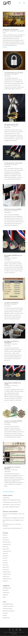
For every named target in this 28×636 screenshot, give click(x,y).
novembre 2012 (7, 574)
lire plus (5, 47)
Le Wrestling (6, 497)
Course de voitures (7, 608)
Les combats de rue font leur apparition (12, 467)
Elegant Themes (13, 632)
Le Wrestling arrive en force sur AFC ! (12, 502)
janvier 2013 (6, 569)
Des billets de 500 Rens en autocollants (11, 341)
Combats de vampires (8, 606)
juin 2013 (5, 558)
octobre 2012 (6, 576)
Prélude (7, 31)
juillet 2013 (5, 555)
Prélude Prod (6, 617)
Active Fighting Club (8, 604)
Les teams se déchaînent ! (11, 302)
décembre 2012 (7, 572)
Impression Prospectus (8, 611)
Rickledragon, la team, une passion (11, 504)
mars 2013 (5, 565)
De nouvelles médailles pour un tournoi (13, 256)
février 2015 (6, 539)
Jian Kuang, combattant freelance (11, 507)
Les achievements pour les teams (13, 73)
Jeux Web (5, 613)
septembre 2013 (7, 551)
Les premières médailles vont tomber (12, 383)
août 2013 (5, 553)
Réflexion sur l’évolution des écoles (11, 500)
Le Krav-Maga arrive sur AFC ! (17, 518)
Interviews (5, 594)
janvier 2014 (6, 549)
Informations (20, 31)
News (4, 32)
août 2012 (5, 581)
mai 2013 (5, 560)
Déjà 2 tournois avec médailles (13, 209)
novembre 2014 (7, 544)
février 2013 (6, 567)
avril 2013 (5, 562)
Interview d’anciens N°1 (16, 528)
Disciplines (5, 590)
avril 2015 (5, 537)
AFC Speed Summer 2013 (11, 124)
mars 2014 (5, 546)
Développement (7, 588)
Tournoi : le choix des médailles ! (13, 421)
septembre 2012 (7, 578)
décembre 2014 (7, 542)
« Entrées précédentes (8, 491)
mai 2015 (5, 535)
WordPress (14, 634)
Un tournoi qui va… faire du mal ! (13, 163)
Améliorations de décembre (11, 29)
